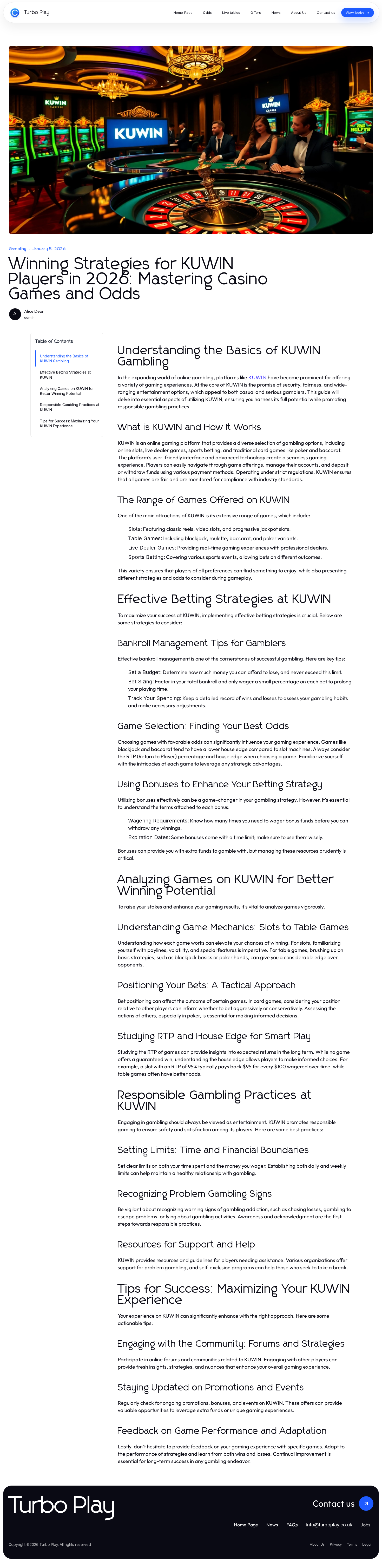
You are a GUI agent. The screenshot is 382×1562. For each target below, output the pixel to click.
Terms (352, 1544)
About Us (317, 1544)
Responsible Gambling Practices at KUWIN (69, 407)
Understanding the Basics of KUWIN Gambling (64, 358)
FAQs (292, 1525)
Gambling (18, 249)
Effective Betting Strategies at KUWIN (65, 374)
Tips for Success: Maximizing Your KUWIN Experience (69, 423)
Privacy (336, 1544)
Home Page (246, 1525)
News (272, 1525)
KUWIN (257, 377)
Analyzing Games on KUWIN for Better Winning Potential (67, 391)
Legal (366, 1544)
